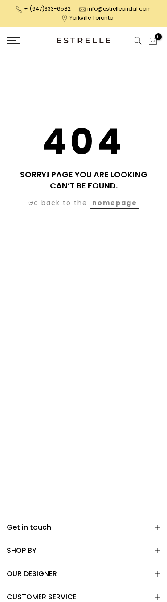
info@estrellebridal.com (119, 9)
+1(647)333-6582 (47, 9)
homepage (114, 202)
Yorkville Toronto (91, 17)
